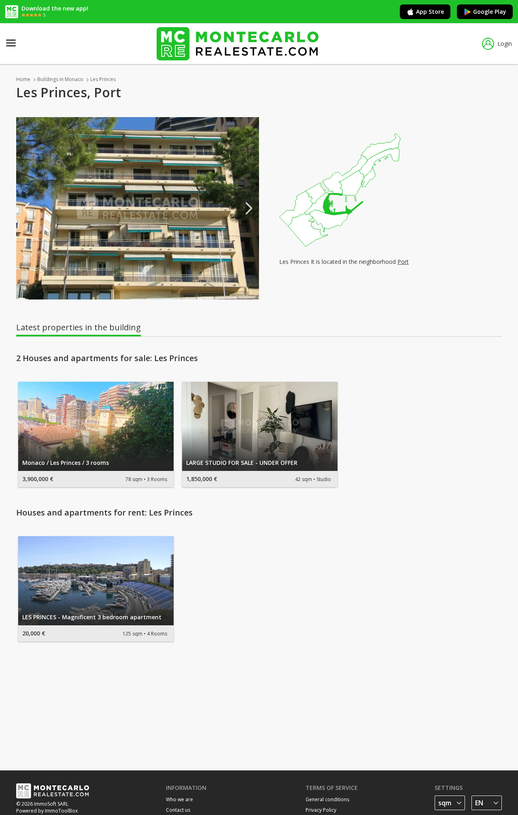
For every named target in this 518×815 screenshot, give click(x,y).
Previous (26, 208)
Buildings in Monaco (60, 79)
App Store (430, 11)
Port (403, 261)
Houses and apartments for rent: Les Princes (104, 512)
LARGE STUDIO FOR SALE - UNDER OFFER (241, 462)
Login (504, 43)
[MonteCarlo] (237, 43)
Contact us (178, 809)
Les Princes (103, 79)
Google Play (489, 11)
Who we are (179, 799)
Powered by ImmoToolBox (47, 810)
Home (23, 79)
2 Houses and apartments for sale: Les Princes (107, 358)
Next (249, 208)
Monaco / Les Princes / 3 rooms (65, 462)
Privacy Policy (321, 809)
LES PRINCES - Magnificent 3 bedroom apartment (91, 617)
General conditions (327, 799)
